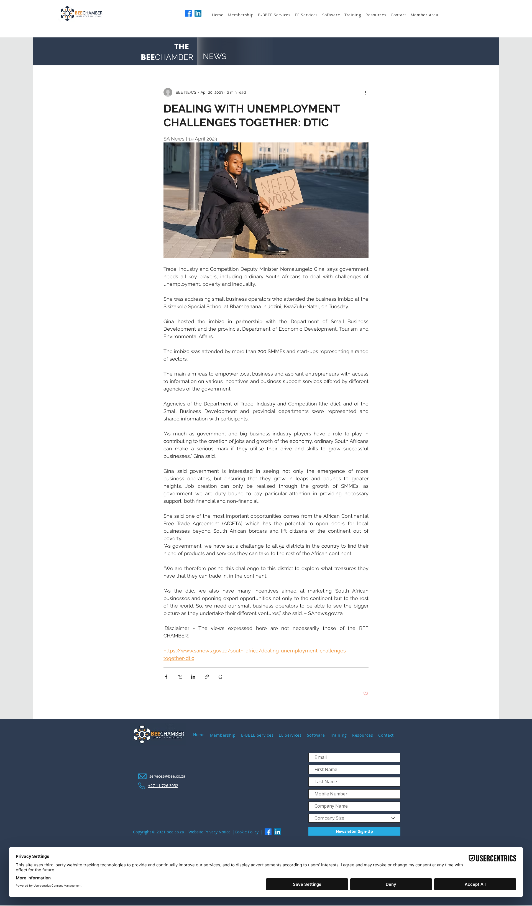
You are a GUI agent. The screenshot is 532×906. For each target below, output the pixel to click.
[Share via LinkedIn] (193, 676)
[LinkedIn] (198, 13)
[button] (243, 15)
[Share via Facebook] (166, 676)
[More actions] (365, 92)
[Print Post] (220, 676)
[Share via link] (206, 676)
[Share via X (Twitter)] (179, 676)
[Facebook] (188, 13)
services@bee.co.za (167, 776)
